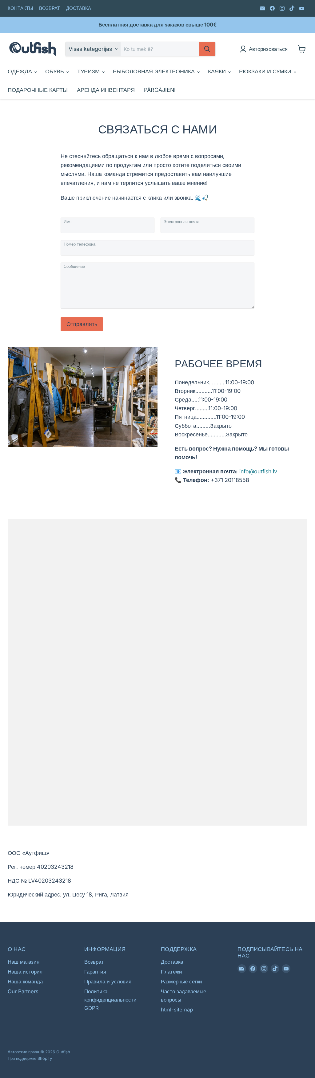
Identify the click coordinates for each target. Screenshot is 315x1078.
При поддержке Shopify (30, 1058)
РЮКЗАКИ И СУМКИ (266, 71)
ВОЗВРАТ (49, 8)
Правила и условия (107, 981)
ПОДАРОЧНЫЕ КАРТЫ (38, 90)
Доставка (172, 962)
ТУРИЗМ (89, 71)
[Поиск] (207, 49)
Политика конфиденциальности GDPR (110, 999)
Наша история (25, 972)
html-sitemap (177, 1010)
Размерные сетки (181, 981)
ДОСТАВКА (78, 8)
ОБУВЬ (55, 71)
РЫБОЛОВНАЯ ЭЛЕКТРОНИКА (154, 71)
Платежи (171, 972)
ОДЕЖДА (21, 71)
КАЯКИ (217, 71)
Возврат (94, 962)
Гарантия (95, 972)
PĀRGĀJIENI (160, 90)
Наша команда (25, 981)
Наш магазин (23, 962)
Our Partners (23, 991)
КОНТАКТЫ (20, 8)
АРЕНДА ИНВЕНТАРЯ (106, 90)
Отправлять (81, 324)
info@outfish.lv (258, 471)
